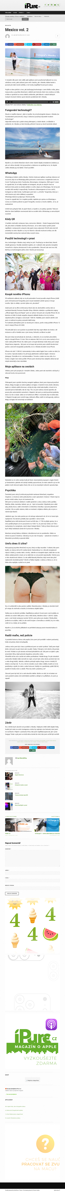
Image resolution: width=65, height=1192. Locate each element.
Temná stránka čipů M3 (21, 795)
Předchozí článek (11, 816)
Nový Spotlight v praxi (21, 805)
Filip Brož (52, 835)
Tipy (32, 741)
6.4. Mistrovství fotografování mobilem (14, 1110)
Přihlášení (8, 12)
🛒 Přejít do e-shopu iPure (32, 1080)
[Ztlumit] (53, 102)
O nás (28, 12)
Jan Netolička (17, 35)
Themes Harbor (36, 1190)
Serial (22, 741)
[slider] (57, 101)
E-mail (7, 877)
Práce (18, 741)
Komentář (8, 849)
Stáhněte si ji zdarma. (34, 105)
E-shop (15, 12)
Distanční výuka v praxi (21, 785)
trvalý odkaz (44, 741)
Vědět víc (7, 833)
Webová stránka (9, 885)
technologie (27, 741)
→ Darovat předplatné (11, 1094)
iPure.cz (21, 12)
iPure (51, 740)
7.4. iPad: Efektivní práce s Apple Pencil (14, 1114)
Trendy (35, 741)
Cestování (36, 740)
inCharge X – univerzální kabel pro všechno (47, 833)
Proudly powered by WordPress (12, 1190)
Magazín (8, 25)
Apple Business (19, 775)
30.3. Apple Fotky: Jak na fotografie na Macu (15, 1106)
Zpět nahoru (56, 1190)
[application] (32, 102)
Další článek (55, 816)
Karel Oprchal (9, 835)
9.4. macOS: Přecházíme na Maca (12, 1118)
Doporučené (42, 740)
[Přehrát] (7, 102)
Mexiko (54, 740)
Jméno (7, 870)
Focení (47, 740)
